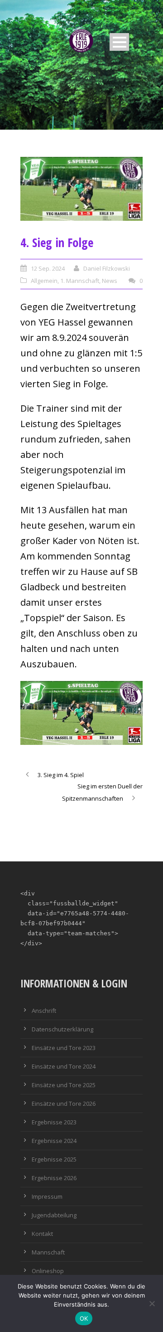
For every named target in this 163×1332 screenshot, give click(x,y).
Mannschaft (48, 1252)
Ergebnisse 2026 (54, 1178)
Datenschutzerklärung (62, 1029)
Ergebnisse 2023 (54, 1122)
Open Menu (119, 42)
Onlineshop (48, 1271)
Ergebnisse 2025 (54, 1159)
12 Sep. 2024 (48, 268)
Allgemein (44, 281)
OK (84, 1318)
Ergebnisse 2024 (54, 1141)
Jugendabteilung (54, 1215)
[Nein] (151, 1303)
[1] (81, 189)
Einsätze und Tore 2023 (64, 1048)
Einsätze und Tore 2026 (64, 1103)
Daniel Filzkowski (106, 268)
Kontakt (42, 1234)
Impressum (47, 1196)
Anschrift (44, 1010)
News (109, 281)
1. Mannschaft (79, 281)
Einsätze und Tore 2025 (64, 1085)
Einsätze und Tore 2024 (64, 1066)
